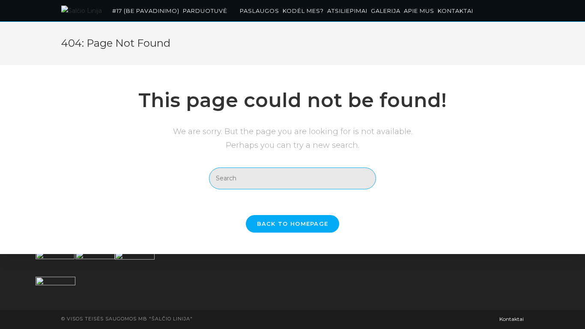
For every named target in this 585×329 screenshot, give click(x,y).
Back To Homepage (292, 223)
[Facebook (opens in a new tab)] (511, 9)
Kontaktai (511, 319)
